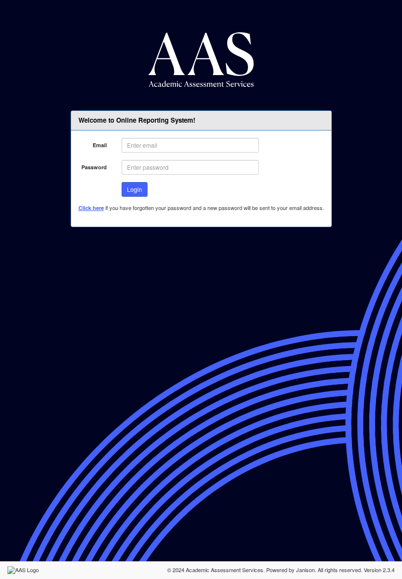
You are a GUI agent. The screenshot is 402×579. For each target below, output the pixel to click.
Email (100, 145)
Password (94, 167)
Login (134, 189)
